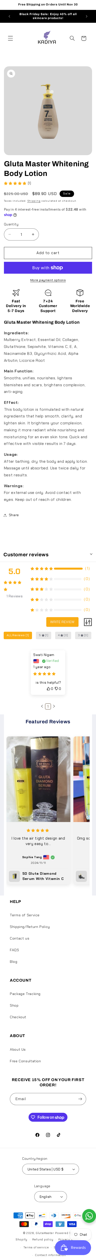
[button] (10, 38)
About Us (18, 1049)
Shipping (34, 200)
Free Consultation (25, 1061)
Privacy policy (69, 1239)
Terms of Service (25, 915)
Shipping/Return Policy (30, 926)
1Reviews (14, 596)
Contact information (50, 1255)
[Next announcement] (86, 16)
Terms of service (36, 1247)
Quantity (11, 224)
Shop (14, 1005)
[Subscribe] (80, 1099)
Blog (13, 961)
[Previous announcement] (9, 16)
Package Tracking (25, 993)
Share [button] (14, 514)
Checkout (18, 1017)
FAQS (14, 949)
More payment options (48, 280)
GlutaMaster (45, 1233)
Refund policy (43, 1239)
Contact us (19, 938)
